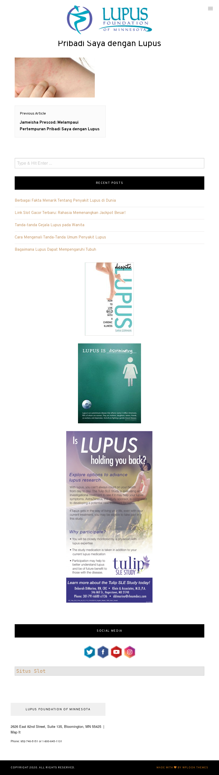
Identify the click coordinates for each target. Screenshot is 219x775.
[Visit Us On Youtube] (116, 651)
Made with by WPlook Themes (182, 767)
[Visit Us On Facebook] (103, 651)
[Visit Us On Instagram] (129, 651)
